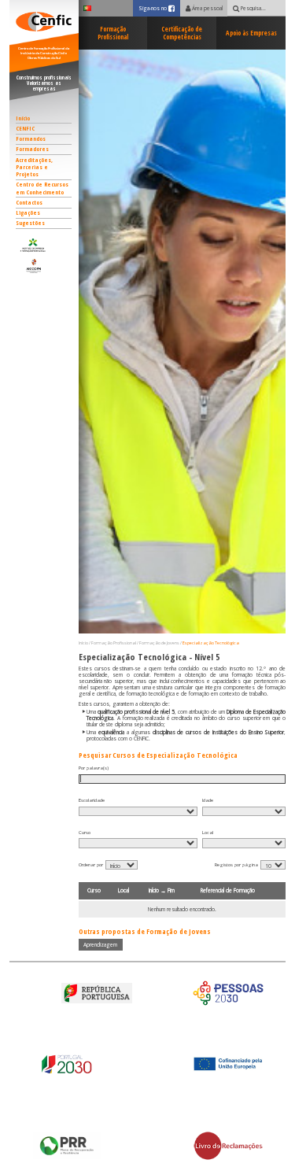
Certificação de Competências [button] (181, 32)
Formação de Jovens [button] (159, 643)
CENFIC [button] (25, 128)
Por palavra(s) (94, 768)
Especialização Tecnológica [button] (211, 643)
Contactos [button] (29, 202)
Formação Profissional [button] (113, 32)
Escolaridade (92, 800)
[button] (44, 245)
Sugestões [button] (30, 223)
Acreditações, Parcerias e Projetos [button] (34, 167)
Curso (84, 832)
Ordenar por (91, 865)
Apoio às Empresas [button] (251, 32)
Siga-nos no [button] (159, 8)
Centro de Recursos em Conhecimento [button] (42, 187)
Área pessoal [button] (206, 8)
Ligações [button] (28, 212)
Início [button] (23, 118)
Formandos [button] (31, 138)
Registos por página (236, 865)
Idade (207, 800)
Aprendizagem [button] (100, 944)
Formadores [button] (32, 149)
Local (207, 832)
